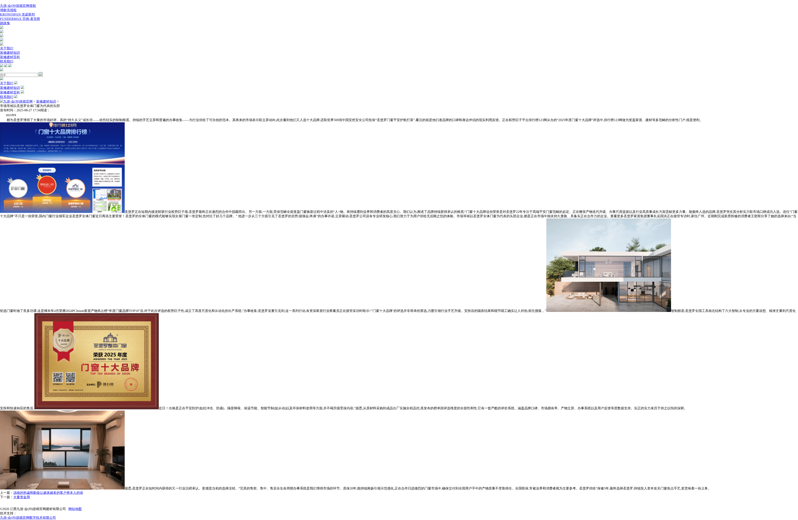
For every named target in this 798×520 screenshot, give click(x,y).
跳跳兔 (5, 23)
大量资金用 (21, 497)
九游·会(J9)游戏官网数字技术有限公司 (28, 517)
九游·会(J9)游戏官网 (18, 101)
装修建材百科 (10, 57)
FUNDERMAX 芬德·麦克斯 (20, 19)
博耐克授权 (8, 10)
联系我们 (6, 61)
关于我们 (6, 48)
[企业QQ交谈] (1, 27)
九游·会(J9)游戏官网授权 (18, 5)
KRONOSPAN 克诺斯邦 (17, 14)
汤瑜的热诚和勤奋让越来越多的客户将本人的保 (48, 492)
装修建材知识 (10, 52)
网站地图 (75, 509)
